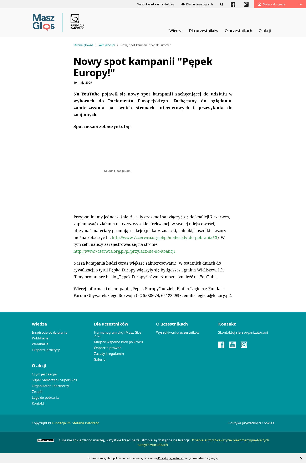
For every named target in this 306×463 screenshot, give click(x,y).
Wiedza (39, 324)
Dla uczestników (111, 324)
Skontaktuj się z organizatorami (243, 332)
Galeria (99, 359)
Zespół (37, 391)
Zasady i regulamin (109, 353)
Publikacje (40, 338)
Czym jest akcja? (44, 374)
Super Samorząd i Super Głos (54, 380)
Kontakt (38, 403)
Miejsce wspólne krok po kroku (118, 342)
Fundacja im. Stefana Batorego (75, 423)
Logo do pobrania (45, 397)
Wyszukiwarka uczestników (177, 332)
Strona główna (83, 45)
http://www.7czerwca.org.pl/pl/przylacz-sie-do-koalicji (124, 251)
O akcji (39, 365)
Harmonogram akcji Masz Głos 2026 (117, 334)
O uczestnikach (172, 324)
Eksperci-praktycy (46, 350)
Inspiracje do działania (49, 332)
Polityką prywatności (171, 458)
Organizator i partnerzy (50, 386)
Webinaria (40, 344)
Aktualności (107, 45)
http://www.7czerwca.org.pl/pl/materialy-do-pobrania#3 (164, 237)
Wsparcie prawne (107, 347)
